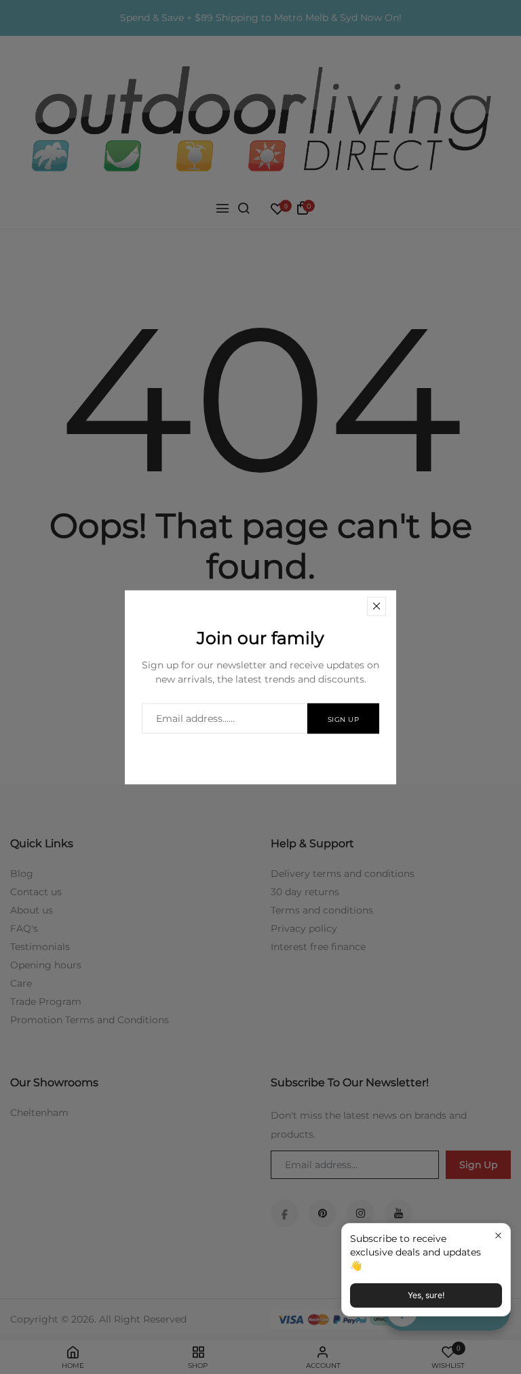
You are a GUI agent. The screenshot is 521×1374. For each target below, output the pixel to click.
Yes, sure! (426, 1295)
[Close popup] (498, 1235)
